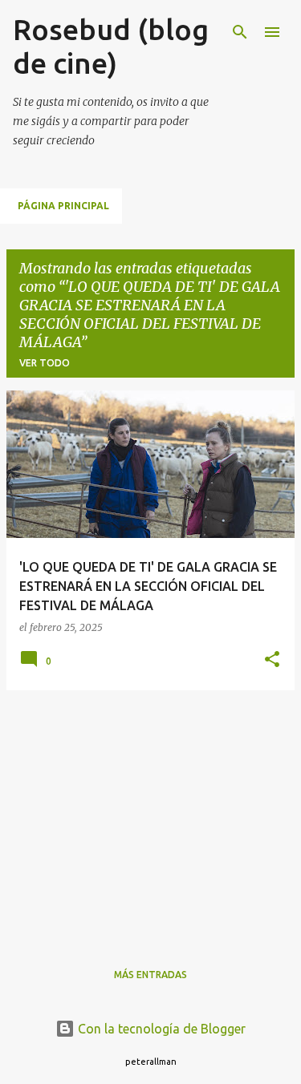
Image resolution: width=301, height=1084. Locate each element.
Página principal (63, 205)
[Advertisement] (150, 815)
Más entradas (150, 974)
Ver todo (44, 363)
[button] (272, 660)
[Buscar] (240, 32)
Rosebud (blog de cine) (111, 46)
